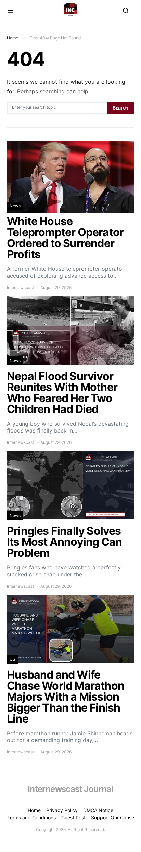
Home (12, 38)
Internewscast (20, 287)
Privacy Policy (62, 810)
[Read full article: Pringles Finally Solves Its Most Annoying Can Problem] (70, 520)
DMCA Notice (98, 810)
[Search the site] (125, 10)
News (15, 205)
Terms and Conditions (31, 817)
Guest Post (73, 817)
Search (120, 108)
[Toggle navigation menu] (10, 10)
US (12, 659)
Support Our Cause (112, 817)
